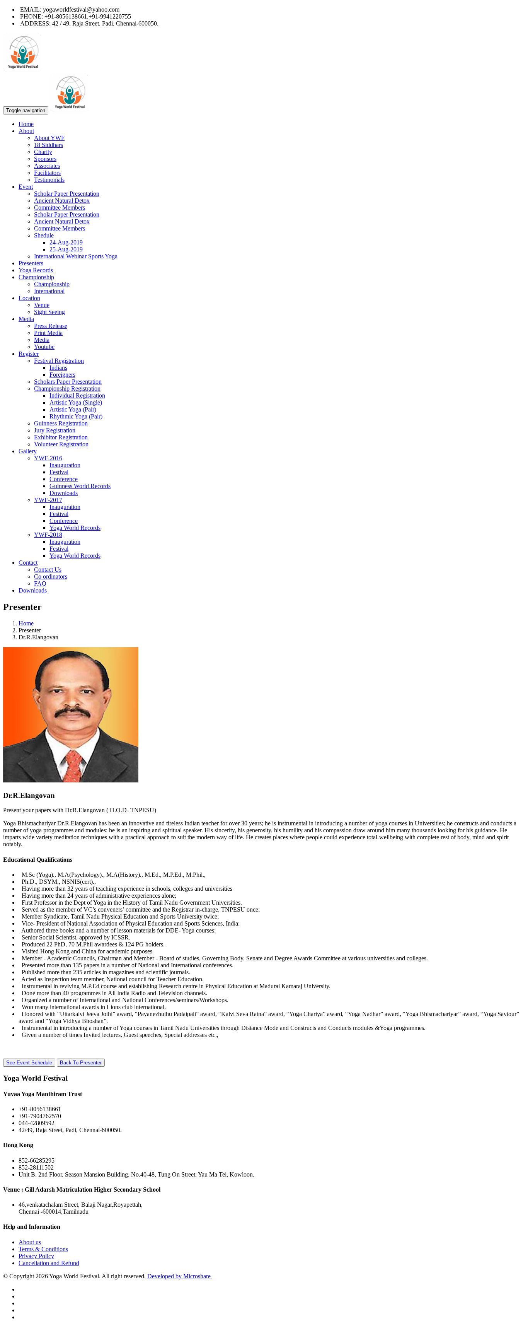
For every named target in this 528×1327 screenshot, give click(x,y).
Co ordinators (50, 576)
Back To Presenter (81, 1063)
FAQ (40, 583)
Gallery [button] (28, 451)
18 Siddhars (48, 145)
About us (30, 1242)
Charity (43, 152)
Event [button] (26, 186)
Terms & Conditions (43, 1249)
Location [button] (29, 298)
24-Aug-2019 (66, 242)
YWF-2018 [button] (48, 534)
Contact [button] (28, 562)
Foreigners (62, 374)
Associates (47, 165)
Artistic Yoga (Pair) (72, 409)
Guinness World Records (80, 486)
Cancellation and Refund (49, 1263)
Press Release (50, 326)
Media (41, 339)
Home (26, 124)
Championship (52, 284)
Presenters (31, 263)
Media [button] (26, 319)
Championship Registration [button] (67, 388)
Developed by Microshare (179, 1276)
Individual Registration (77, 395)
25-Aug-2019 (66, 249)
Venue (41, 305)
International (49, 291)
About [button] (26, 131)
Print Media (48, 333)
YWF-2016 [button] (48, 458)
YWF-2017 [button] (48, 500)
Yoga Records (36, 270)
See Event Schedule (29, 1063)
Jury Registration (54, 430)
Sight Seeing (49, 312)
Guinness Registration (61, 423)
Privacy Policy (36, 1256)
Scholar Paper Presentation (66, 193)
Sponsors (45, 158)
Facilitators (47, 172)
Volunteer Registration (61, 444)
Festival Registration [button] (59, 360)
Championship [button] (36, 277)
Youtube (44, 346)
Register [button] (29, 353)
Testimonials (49, 179)
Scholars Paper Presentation (68, 381)
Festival (58, 472)
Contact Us (47, 569)
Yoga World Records (74, 527)
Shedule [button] (44, 235)
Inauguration (64, 465)
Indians (58, 367)
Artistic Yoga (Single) (75, 402)
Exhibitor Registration (61, 437)
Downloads (63, 493)
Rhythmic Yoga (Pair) (75, 416)
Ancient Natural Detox (62, 200)
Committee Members (59, 207)
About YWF (49, 138)
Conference (63, 479)
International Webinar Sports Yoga (76, 256)
